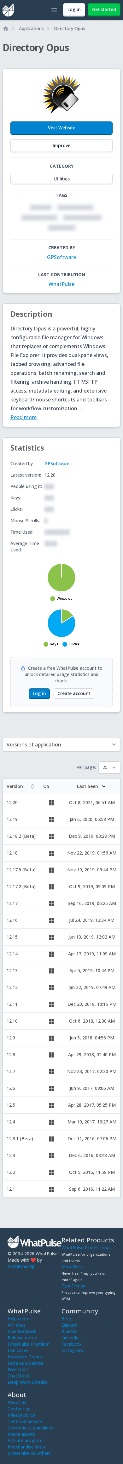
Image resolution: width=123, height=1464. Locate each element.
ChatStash (18, 1376)
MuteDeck (72, 1267)
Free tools (18, 1369)
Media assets (21, 1434)
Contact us (19, 1409)
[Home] (6, 28)
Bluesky (69, 1331)
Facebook (72, 1344)
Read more (23, 417)
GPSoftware (61, 257)
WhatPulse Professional (86, 1248)
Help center (19, 1319)
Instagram (72, 1350)
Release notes (22, 1338)
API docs (17, 1325)
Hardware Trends (25, 1357)
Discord (69, 1325)
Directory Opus (69, 28)
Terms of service (25, 1421)
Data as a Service (26, 1363)
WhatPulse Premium (29, 1344)
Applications (31, 28)
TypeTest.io (74, 1286)
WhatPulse (61, 284)
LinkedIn (70, 1338)
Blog (66, 1319)
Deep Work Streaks (27, 1382)
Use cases (18, 1350)
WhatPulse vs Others (29, 1453)
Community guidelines (30, 1428)
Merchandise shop (26, 1447)
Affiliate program (25, 1440)
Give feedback (22, 1331)
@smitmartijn (22, 1266)
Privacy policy (21, 1415)
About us (17, 1402)
